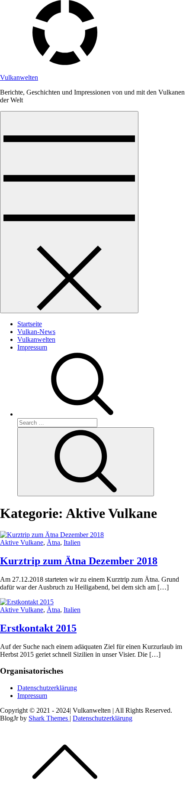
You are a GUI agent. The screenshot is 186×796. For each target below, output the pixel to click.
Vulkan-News (36, 331)
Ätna (53, 542)
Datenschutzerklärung (47, 687)
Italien (72, 542)
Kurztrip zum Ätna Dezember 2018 (78, 561)
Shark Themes (49, 718)
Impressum (32, 347)
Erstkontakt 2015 (38, 628)
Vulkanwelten (19, 77)
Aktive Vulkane (21, 542)
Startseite (29, 324)
